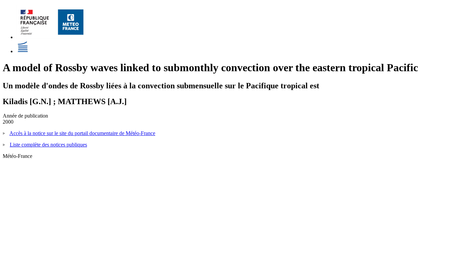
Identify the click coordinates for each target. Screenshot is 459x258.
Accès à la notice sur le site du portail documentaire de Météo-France (82, 133)
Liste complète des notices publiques (48, 144)
